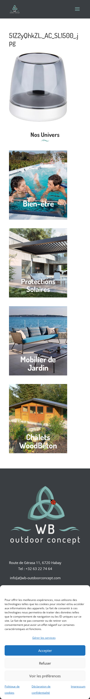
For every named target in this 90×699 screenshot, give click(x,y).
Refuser (45, 663)
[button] (83, 591)
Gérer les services (44, 638)
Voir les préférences (45, 676)
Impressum (78, 686)
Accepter (45, 650)
